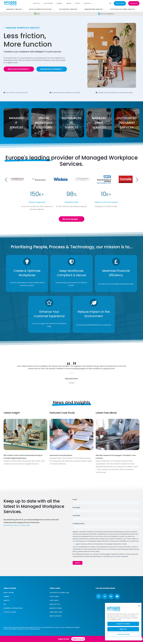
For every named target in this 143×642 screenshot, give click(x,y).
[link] (25, 434)
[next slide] (135, 357)
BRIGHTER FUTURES (56, 608)
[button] (137, 179)
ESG (5, 604)
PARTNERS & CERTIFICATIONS (13, 608)
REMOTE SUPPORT (55, 616)
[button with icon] (98, 596)
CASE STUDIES (54, 596)
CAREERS (6, 596)
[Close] (139, 606)
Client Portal (78, 639)
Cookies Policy (24, 525)
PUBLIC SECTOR (55, 604)
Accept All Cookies (123, 624)
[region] (123, 621)
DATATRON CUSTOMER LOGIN (59, 593)
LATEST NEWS (54, 600)
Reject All (123, 629)
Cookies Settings (123, 634)
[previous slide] (8, 357)
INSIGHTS (6, 600)
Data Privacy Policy (11, 525)
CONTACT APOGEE (10, 612)
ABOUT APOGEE (9, 593)
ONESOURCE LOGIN (56, 612)
